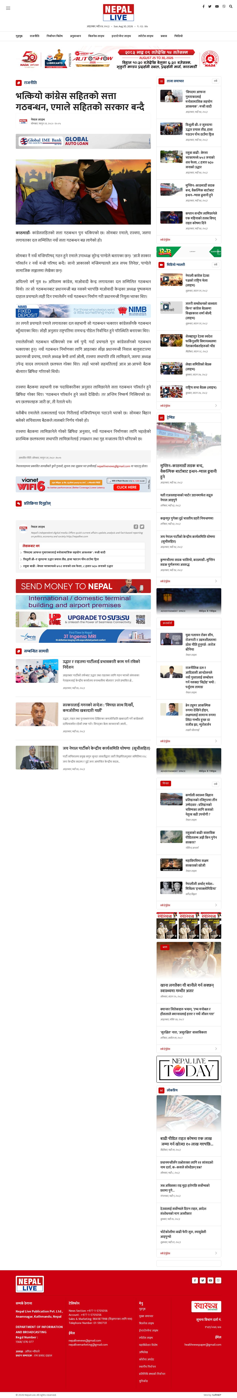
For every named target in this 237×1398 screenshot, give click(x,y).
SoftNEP (216, 1395)
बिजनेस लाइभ (96, 36)
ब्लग (165, 947)
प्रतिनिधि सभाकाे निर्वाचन (152, 1374)
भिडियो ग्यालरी (176, 265)
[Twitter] (209, 6)
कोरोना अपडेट (146, 1359)
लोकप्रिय (172, 1090)
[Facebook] (203, 6)
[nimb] (83, 311)
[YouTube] (217, 6)
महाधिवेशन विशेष (148, 1345)
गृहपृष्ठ (142, 1309)
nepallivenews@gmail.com (114, 466)
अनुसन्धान (75, 36)
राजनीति (34, 36)
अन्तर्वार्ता (167, 623)
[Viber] (224, 6)
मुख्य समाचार (146, 1316)
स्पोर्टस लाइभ (145, 36)
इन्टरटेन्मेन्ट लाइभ (121, 36)
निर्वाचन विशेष (55, 36)
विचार (166, 783)
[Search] (230, 6)
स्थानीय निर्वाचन (147, 1366)
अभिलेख (143, 1352)
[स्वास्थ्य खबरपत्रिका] (197, 1308)
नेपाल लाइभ (38, 120)
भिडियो (178, 36)
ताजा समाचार (175, 81)
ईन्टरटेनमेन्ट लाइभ (148, 1330)
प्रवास (164, 36)
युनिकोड (143, 1381)
